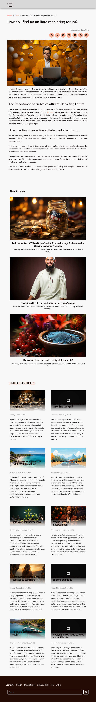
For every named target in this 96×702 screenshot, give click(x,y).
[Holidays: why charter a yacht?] (27, 628)
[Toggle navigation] (10, 4)
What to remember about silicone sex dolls (67, 578)
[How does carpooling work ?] (68, 458)
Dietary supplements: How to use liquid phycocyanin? (48, 360)
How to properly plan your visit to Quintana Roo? (26, 463)
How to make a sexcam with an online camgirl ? (68, 405)
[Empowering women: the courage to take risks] (27, 573)
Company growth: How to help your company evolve (27, 520)
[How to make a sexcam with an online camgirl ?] (68, 400)
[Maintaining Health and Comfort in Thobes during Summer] (48, 278)
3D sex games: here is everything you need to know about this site (69, 635)
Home (9, 15)
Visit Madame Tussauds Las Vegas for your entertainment (68, 522)
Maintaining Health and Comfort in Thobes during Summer (48, 303)
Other (17, 15)
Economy (10, 685)
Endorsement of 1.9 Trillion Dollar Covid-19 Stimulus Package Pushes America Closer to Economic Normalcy (48, 245)
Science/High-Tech (45, 685)
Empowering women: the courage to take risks (25, 578)
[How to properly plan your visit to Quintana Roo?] (27, 458)
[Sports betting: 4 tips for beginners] (27, 400)
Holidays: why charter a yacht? (25, 633)
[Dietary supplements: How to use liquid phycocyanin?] (48, 335)
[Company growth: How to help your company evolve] (27, 516)
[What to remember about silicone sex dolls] (68, 573)
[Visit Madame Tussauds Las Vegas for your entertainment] (68, 516)
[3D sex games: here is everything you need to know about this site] (68, 628)
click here (50, 112)
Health (19, 685)
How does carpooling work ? (68, 461)
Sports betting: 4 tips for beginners (25, 405)
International (29, 685)
